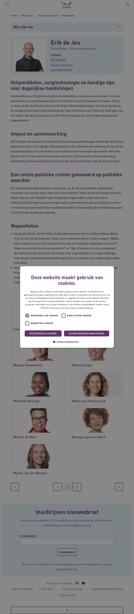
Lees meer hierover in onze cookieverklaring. (71, 307)
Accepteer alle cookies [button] (43, 333)
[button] (67, 342)
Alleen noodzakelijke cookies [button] (86, 333)
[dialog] (67, 307)
